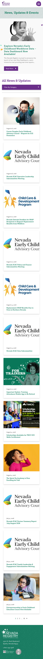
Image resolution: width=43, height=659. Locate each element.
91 (24, 618)
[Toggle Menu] (38, 3)
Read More (10, 68)
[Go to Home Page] (6, 3)
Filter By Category (10, 87)
